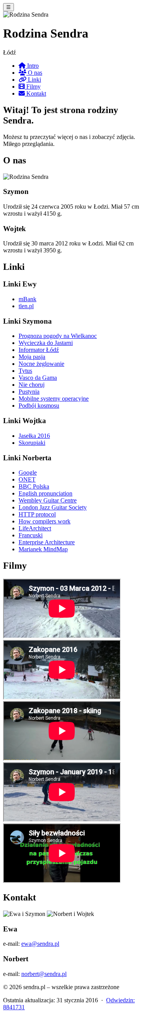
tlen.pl (26, 306)
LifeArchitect (35, 528)
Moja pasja (32, 356)
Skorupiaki (32, 442)
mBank (27, 299)
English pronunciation (45, 493)
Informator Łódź (39, 349)
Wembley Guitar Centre (48, 500)
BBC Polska (34, 486)
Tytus (25, 370)
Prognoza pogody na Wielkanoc (58, 336)
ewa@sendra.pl (40, 943)
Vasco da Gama (38, 377)
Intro (32, 65)
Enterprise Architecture (47, 542)
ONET (27, 479)
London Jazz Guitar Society (53, 507)
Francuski (31, 535)
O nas (34, 72)
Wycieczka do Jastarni (46, 343)
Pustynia (29, 391)
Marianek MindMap (43, 549)
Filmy (33, 86)
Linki (33, 79)
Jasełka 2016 (34, 435)
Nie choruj (32, 384)
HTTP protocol (37, 514)
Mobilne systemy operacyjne (54, 398)
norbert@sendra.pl (44, 974)
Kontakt (35, 93)
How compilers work (44, 521)
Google (28, 472)
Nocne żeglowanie (41, 363)
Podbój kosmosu (39, 405)
